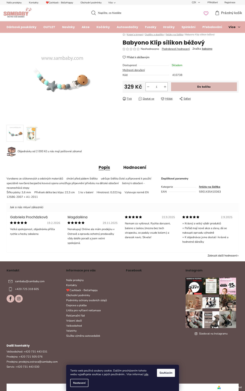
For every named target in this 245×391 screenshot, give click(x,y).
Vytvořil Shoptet (232, 387)
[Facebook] (10, 299)
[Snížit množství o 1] (148, 87)
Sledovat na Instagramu (213, 334)
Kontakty (33, 2)
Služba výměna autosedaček (83, 336)
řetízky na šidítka (209, 187)
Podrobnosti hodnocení (176, 49)
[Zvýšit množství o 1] (165, 87)
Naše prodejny (14, 2)
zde (146, 374)
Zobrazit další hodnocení (222, 255)
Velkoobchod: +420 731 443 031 (27, 351)
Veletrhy (71, 331)
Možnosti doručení (134, 70)
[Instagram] (19, 299)
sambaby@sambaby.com (30, 281)
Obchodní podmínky (91, 2)
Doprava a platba (76, 305)
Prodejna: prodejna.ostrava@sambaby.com (32, 362)
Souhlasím (165, 373)
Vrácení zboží (74, 321)
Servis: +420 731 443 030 (23, 367)
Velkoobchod (74, 326)
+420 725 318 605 (27, 289)
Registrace (229, 2)
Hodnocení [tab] (134, 167)
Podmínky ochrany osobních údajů (86, 300)
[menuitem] (21, 27)
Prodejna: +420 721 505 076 (25, 357)
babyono (207, 49)
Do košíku (204, 87)
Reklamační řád (75, 316)
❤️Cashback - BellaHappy (59, 2)
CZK (194, 2)
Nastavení (79, 383)
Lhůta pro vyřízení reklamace (83, 310)
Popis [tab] (104, 167)
